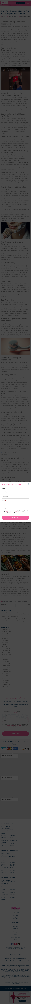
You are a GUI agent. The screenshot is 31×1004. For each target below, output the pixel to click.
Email (4, 500)
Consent (4, 508)
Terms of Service (9, 511)
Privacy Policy (18, 511)
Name (3, 488)
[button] (29, 484)
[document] (15, 502)
